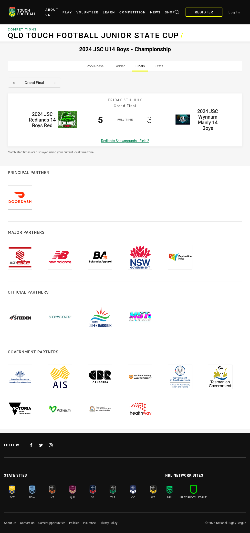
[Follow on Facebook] (31, 445)
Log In (234, 12)
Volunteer (87, 12)
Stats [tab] (160, 68)
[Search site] (177, 13)
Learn (109, 12)
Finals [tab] (140, 68)
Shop (170, 12)
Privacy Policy (108, 523)
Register (204, 12)
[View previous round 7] (14, 82)
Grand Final (34, 82)
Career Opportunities (51, 523)
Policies (74, 523)
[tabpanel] (125, 115)
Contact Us (27, 523)
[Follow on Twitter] (41, 445)
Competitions (22, 29)
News (155, 12)
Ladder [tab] (120, 68)
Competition (132, 12)
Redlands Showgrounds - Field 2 (125, 140)
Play (67, 12)
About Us (51, 12)
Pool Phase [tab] (95, 68)
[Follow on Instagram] (50, 445)
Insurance (89, 523)
